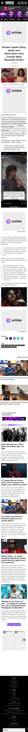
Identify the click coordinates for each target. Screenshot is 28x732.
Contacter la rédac (14, 699)
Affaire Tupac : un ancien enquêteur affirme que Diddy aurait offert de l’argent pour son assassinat (13, 559)
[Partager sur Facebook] (6, 339)
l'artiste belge (5, 130)
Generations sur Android (14, 705)
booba (2, 345)
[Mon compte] (25, 2)
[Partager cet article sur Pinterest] (14, 339)
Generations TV (14, 718)
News (6, 19)
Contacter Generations (14, 725)
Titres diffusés (14, 685)
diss (16, 345)
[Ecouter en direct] (19, 2)
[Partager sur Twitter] (10, 339)
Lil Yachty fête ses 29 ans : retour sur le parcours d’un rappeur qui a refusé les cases (14, 482)
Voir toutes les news (14, 624)
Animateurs (14, 681)
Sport (19, 19)
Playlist (14, 683)
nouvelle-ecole (21, 345)
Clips (14, 720)
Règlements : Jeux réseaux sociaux (14, 710)
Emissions (14, 679)
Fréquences (14, 687)
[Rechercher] (22, 2)
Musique (12, 19)
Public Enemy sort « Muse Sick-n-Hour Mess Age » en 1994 (12, 446)
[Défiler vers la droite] (23, 639)
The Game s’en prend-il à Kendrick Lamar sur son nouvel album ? (12, 518)
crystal (14, 347)
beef (13, 345)
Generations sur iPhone (14, 703)
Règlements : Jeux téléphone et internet (14, 713)
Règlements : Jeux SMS (14, 712)
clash (6, 345)
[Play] (2, 13)
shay (10, 345)
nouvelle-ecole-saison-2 (6, 347)
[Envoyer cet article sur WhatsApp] (18, 339)
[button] (8, 640)
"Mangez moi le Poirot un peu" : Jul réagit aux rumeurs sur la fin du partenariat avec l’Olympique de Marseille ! (13, 604)
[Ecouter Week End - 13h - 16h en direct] (14, 418)
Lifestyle (14, 697)
